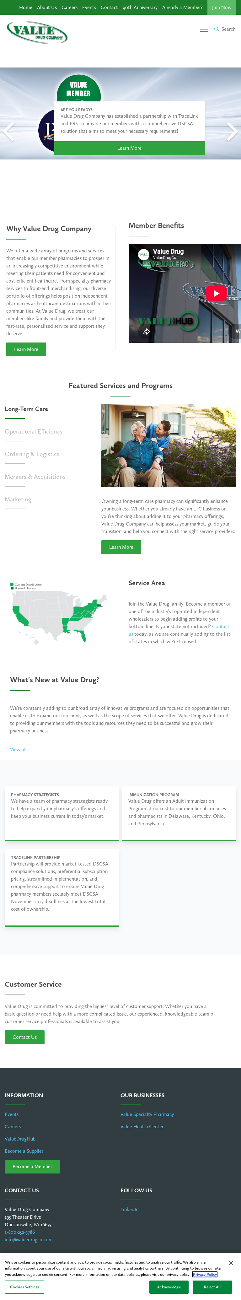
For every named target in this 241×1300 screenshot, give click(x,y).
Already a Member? (182, 7)
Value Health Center (141, 1127)
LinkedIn (129, 1209)
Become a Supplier (24, 1151)
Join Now (222, 7)
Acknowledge (168, 1287)
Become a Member (32, 1166)
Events (89, 7)
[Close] (231, 1263)
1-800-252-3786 (20, 1232)
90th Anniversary (140, 7)
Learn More (129, 148)
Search (228, 29)
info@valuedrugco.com (29, 1240)
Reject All (212, 1287)
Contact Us (25, 1037)
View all (18, 749)
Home (25, 7)
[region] (120, 1276)
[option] (120, 113)
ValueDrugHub (20, 1139)
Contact (109, 7)
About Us (47, 7)
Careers (70, 7)
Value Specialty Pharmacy (147, 1114)
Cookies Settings (24, 1287)
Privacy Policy (205, 1274)
